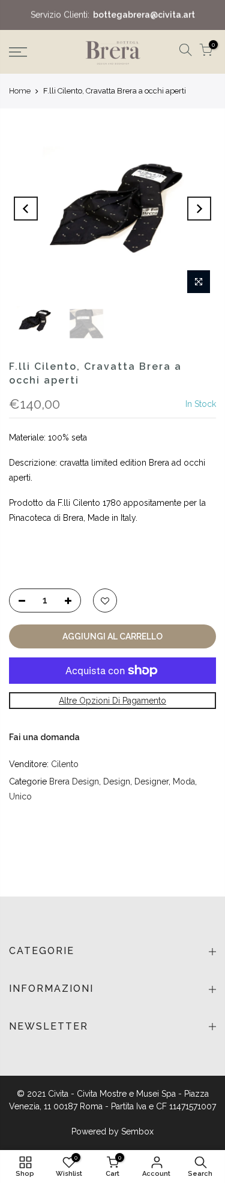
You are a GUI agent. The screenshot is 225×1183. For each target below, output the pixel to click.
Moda (184, 781)
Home (20, 90)
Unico (20, 796)
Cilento (65, 764)
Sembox (137, 1131)
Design (116, 781)
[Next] (199, 209)
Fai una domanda (44, 737)
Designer (151, 781)
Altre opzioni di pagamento (112, 700)
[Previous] (26, 209)
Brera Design (74, 781)
